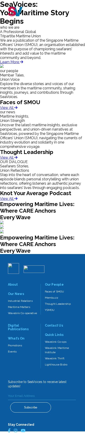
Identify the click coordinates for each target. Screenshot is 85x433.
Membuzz (51, 297)
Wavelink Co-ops (56, 341)
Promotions (15, 345)
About (13, 284)
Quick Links (54, 335)
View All (7, 108)
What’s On (16, 338)
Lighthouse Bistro (56, 364)
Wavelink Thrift (55, 358)
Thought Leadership (58, 303)
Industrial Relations (20, 300)
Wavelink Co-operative (22, 313)
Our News (16, 294)
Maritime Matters (19, 307)
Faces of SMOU (54, 291)
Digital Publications (18, 327)
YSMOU (50, 310)
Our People (54, 284)
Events (12, 351)
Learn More (10, 62)
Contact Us (54, 325)
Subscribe (30, 407)
